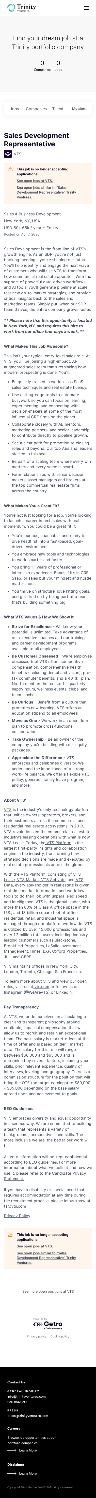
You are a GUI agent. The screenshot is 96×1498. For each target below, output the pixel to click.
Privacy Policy (17, 1215)
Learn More (28, 1450)
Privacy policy (37, 1336)
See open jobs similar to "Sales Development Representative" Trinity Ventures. (46, 192)
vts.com (41, 986)
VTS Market (27, 879)
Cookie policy (59, 1336)
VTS (8, 809)
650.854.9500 (18, 1401)
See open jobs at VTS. (35, 181)
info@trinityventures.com (26, 1396)
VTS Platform (58, 842)
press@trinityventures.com (27, 1415)
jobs (14, 108)
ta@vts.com (15, 1206)
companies (36, 108)
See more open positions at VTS (48, 1291)
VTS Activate (52, 879)
